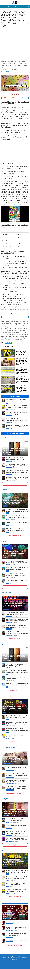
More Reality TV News (14, 844)
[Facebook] (6, 343)
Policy (11, 956)
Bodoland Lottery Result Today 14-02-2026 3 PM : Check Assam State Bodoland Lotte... (22, 370)
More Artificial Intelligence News (14, 793)
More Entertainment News (14, 638)
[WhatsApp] (11, 343)
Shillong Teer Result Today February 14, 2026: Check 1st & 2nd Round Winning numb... (22, 361)
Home (4, 7)
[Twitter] (8, 343)
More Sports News (14, 587)
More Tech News (14, 690)
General (17, 7)
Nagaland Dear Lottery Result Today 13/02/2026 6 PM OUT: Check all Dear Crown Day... (22, 388)
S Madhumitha (6, 71)
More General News (14, 535)
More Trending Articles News (14, 484)
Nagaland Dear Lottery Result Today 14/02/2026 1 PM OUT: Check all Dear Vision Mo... (22, 379)
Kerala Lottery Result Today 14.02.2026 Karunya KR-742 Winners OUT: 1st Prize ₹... (22, 352)
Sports (23, 7)
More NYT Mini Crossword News (14, 945)
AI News (10, 7)
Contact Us (17, 956)
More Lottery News (14, 896)
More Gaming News (14, 741)
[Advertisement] (15, 39)
